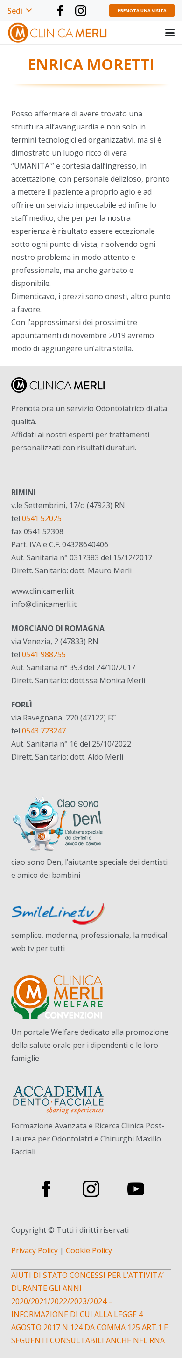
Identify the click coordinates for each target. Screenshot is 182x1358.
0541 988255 (44, 654)
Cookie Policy (89, 1250)
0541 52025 (42, 518)
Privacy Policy (34, 1250)
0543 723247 (44, 731)
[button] (19, 10)
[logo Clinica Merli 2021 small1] (57, 32)
